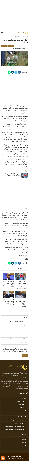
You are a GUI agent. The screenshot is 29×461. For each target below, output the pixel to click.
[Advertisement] (14, 15)
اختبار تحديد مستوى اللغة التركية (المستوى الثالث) (14, 426)
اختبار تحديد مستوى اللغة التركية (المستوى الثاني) (14, 429)
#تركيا (23, 259)
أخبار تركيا (24, 398)
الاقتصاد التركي (21, 404)
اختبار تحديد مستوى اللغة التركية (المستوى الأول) (15, 420)
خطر (19, 259)
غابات (12, 259)
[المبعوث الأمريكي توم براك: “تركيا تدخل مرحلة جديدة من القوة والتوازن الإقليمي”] (8, 276)
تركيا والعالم (10, 273)
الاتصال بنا (24, 445)
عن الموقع (24, 439)
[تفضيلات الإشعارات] (3, 458)
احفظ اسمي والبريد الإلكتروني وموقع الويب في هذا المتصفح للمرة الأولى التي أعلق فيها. (15, 350)
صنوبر (16, 259)
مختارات (11, 291)
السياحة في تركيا (22, 410)
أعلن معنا (24, 442)
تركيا (25, 273)
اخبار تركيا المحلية (20, 401)
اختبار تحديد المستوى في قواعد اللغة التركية (16, 423)
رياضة (24, 413)
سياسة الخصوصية (22, 448)
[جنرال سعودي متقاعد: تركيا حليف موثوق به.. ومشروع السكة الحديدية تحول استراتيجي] (20, 294)
